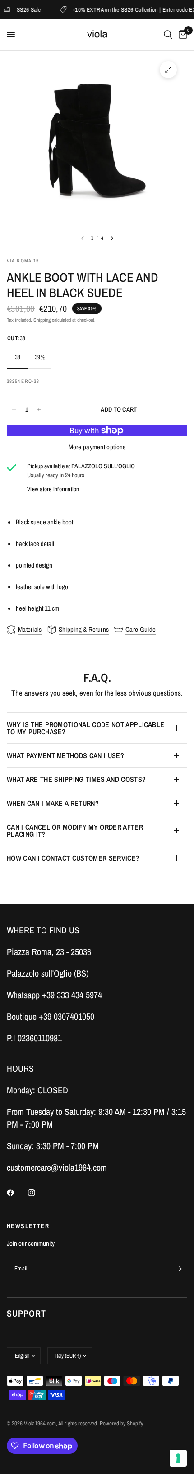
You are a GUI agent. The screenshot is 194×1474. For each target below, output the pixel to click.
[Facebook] (17, 1193)
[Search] (168, 34)
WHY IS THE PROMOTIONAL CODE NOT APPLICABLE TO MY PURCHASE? (85, 728)
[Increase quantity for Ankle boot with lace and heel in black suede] (39, 409)
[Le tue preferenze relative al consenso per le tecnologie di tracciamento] (178, 1458)
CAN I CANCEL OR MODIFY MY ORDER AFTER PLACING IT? (75, 830)
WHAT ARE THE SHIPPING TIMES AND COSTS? (76, 779)
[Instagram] (38, 1193)
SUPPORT (26, 1313)
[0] (181, 34)
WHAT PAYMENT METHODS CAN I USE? (65, 755)
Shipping (42, 320)
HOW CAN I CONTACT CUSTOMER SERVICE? (73, 858)
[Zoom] (168, 69)
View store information (53, 489)
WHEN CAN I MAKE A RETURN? (53, 803)
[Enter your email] (178, 1268)
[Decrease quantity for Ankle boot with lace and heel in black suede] (14, 409)
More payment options (97, 447)
